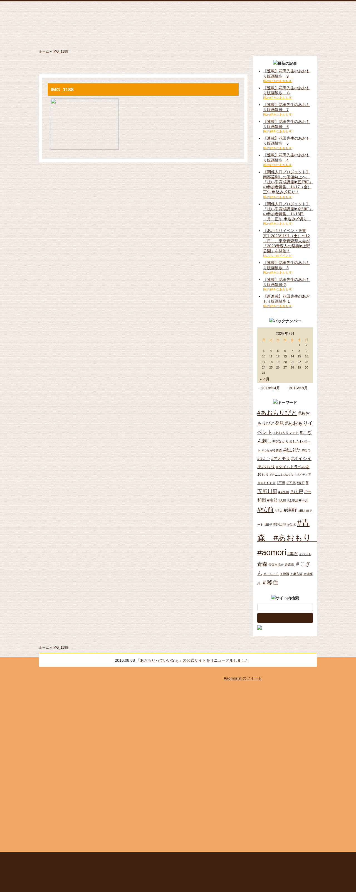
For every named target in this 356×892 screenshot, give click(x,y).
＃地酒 (284, 573)
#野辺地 (279, 524)
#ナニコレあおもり (283, 474)
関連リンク (288, 859)
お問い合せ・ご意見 (255, 859)
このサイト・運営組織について (85, 859)
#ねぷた (292, 450)
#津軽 (290, 510)
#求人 (279, 510)
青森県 (289, 564)
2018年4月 (270, 388)
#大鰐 (282, 500)
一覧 (310, 660)
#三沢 (281, 483)
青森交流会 (276, 564)
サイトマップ (126, 859)
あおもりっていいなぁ (177, 15)
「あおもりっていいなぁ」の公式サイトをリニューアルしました (183, 660)
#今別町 (283, 492)
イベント (305, 554)
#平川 (303, 500)
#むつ (306, 450)
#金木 (291, 525)
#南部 (272, 500)
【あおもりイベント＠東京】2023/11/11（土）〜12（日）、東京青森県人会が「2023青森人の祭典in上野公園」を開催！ (286, 240)
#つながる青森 (272, 450)
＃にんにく (271, 573)
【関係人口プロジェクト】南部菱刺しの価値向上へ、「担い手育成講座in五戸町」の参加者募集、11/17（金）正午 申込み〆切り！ (288, 182)
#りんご (263, 459)
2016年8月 (298, 388)
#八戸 (296, 491)
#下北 (291, 483)
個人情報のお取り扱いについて (199, 859)
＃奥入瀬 (296, 573)
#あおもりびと (277, 412)
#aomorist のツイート (243, 678)
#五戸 (301, 483)
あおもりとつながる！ (107, 36)
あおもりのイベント (178, 36)
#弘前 (265, 509)
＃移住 (269, 582)
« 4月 (265, 379)
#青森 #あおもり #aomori (288, 537)
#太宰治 (292, 500)
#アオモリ (280, 458)
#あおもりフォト (286, 433)
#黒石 (292, 553)
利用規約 (152, 859)
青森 (262, 564)
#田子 (268, 524)
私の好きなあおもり (248, 36)
